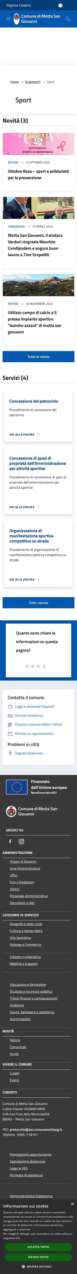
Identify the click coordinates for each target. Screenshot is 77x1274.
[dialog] (38, 1236)
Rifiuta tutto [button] (38, 1257)
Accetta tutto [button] (38, 1247)
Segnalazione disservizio (27, 1161)
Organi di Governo (23, 861)
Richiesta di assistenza (26, 1175)
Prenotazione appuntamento (30, 1154)
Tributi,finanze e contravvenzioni (34, 998)
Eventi (14, 1080)
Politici (15, 889)
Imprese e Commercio (25, 944)
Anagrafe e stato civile (26, 923)
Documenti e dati (22, 902)
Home (14, 81)
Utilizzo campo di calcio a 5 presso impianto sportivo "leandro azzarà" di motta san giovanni (34, 322)
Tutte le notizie (38, 356)
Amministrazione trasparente (31, 1196)
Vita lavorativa (20, 937)
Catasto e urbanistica (25, 956)
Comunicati (16, 226)
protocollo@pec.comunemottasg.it (36, 1129)
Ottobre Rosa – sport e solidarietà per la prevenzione (38, 174)
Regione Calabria (18, 5)
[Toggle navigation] (8, 18)
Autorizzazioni (20, 1018)
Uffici (13, 875)
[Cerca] (68, 19)
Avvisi (14, 1053)
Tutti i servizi (38, 602)
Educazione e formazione (28, 984)
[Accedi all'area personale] (60, 5)
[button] (38, 1266)
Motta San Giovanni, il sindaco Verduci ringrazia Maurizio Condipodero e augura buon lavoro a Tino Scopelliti (35, 245)
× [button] (72, 1204)
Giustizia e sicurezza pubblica (31, 991)
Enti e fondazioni (22, 882)
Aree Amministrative (25, 868)
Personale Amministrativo (29, 895)
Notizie (13, 162)
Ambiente (17, 1005)
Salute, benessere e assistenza (32, 1012)
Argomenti (32, 81)
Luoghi (15, 1073)
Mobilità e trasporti (24, 963)
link (18, 1238)
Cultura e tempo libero (26, 930)
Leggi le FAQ (19, 1168)
